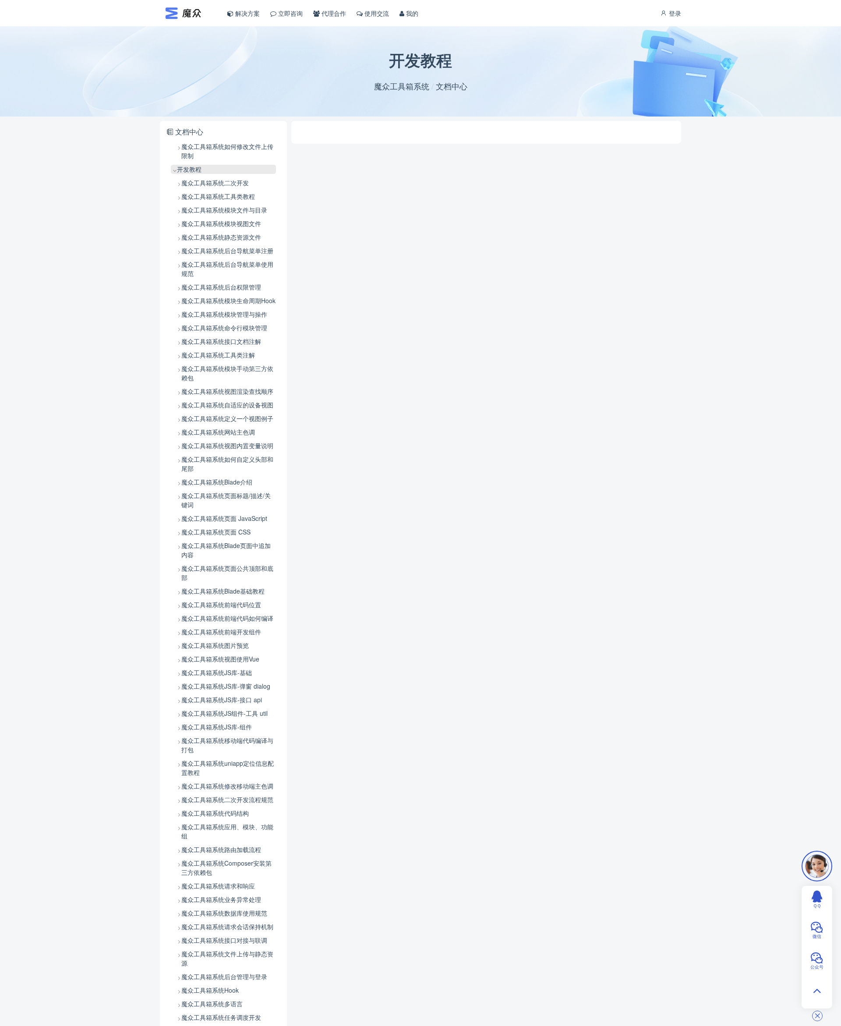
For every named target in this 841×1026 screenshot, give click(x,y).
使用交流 (376, 13)
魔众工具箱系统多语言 (212, 1003)
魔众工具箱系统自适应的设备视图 (227, 404)
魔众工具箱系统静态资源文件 (221, 237)
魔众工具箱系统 (401, 86)
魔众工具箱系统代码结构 (215, 813)
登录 (674, 13)
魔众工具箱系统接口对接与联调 (224, 940)
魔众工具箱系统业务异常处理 (221, 899)
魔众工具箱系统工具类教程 (218, 196)
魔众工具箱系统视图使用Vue (220, 659)
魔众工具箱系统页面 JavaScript (224, 518)
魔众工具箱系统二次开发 (215, 182)
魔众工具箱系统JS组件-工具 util (224, 713)
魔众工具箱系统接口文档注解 (221, 341)
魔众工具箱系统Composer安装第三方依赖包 (226, 868)
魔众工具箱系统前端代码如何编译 (227, 618)
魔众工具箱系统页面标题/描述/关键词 (226, 500)
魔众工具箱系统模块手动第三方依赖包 (227, 373)
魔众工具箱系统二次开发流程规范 (227, 799)
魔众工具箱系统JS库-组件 (216, 726)
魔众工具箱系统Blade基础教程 (223, 591)
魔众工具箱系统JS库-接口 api (221, 699)
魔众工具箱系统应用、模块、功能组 (227, 831)
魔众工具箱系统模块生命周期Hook (228, 300)
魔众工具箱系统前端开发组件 (221, 631)
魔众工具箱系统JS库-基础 (216, 672)
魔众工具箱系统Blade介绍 (216, 482)
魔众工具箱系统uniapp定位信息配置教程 (227, 768)
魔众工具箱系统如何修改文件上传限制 (227, 151)
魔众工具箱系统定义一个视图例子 (227, 418)
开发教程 (189, 169)
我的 (411, 13)
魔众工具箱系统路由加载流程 (221, 849)
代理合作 (333, 13)
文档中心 (451, 86)
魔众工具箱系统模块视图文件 (221, 223)
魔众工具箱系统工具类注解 (218, 354)
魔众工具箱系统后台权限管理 (221, 287)
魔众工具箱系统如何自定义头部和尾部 (227, 464)
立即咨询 (289, 13)
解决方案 (246, 13)
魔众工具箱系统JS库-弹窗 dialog (225, 686)
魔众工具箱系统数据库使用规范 (224, 913)
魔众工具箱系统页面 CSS (216, 531)
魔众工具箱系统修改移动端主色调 (227, 786)
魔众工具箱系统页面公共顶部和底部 (227, 573)
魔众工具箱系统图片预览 (215, 645)
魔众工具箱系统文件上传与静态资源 (227, 958)
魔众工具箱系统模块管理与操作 (224, 314)
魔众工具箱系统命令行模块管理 (224, 327)
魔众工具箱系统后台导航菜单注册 (227, 250)
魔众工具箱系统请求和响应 (218, 885)
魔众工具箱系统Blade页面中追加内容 (226, 550)
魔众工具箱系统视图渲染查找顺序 (227, 391)
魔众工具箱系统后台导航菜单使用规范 (227, 269)
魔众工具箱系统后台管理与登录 (224, 976)
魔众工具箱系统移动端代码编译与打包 (227, 745)
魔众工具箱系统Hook (210, 990)
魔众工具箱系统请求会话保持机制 (227, 926)
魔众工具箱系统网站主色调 (218, 432)
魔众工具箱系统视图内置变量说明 (227, 445)
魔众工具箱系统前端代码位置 (221, 604)
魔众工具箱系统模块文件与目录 (224, 209)
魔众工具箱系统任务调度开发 (221, 1017)
